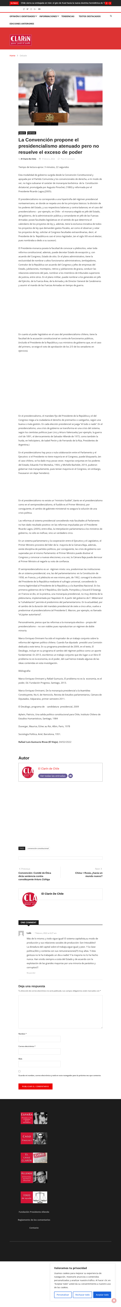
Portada (31, 133)
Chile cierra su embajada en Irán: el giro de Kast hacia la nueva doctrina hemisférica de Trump (65, 3)
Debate (23, 55)
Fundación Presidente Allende (34, 1211)
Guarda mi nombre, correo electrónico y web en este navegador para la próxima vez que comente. (59, 1075)
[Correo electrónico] (70, 776)
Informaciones (48, 16)
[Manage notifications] (114, 1300)
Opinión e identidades (22, 16)
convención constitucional (38, 848)
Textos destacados (90, 16)
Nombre (22, 1034)
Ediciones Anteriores (22, 23)
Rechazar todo (82, 1294)
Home (12, 55)
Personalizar (63, 1294)
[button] (106, 3)
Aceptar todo (102, 1294)
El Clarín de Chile (28, 159)
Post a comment (68, 159)
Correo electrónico (27, 1046)
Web (20, 1059)
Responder (31, 973)
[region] (82, 1282)
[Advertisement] (60, 311)
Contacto (34, 1227)
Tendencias (67, 16)
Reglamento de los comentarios (34, 1219)
